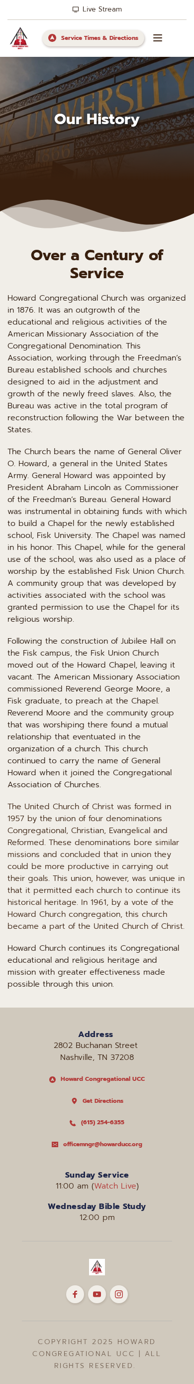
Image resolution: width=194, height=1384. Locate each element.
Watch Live (115, 1186)
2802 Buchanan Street (97, 1045)
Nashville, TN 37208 (97, 1057)
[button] (157, 37)
